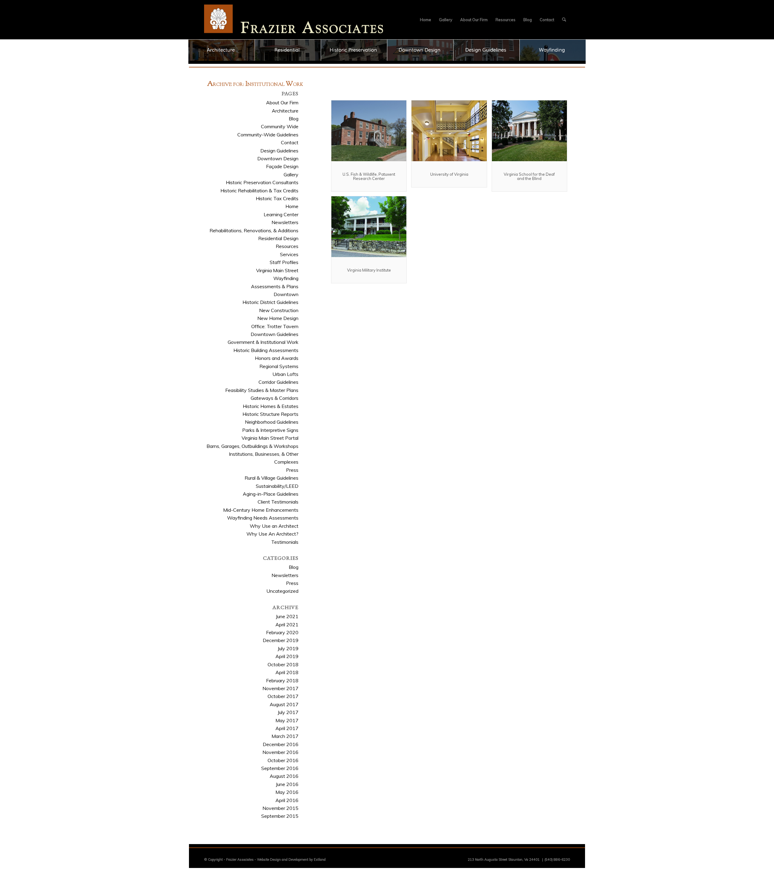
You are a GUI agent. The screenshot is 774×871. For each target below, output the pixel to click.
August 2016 (284, 776)
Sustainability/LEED (277, 486)
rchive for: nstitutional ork (255, 84)
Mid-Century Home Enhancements (260, 510)
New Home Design (277, 318)
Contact (289, 142)
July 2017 (288, 712)
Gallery (291, 174)
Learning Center (281, 214)
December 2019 (280, 640)
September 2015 (279, 816)
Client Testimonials (278, 502)
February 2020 (282, 632)
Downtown (286, 294)
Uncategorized (282, 591)
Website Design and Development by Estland (291, 859)
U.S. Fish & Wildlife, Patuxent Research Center (369, 176)
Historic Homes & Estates (270, 406)
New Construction (278, 310)
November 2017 (280, 688)
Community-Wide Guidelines (267, 135)
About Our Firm (282, 102)
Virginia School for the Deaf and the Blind (529, 176)
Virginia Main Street (277, 270)
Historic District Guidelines (270, 302)
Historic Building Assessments (265, 350)
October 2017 (283, 696)
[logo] (294, 19)
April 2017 (286, 728)
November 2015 (280, 808)
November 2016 (280, 752)
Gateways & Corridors (274, 398)
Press (292, 470)
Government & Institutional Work (263, 342)
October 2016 (283, 760)
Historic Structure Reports (270, 414)
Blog (293, 119)
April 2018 (286, 672)
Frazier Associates (240, 859)
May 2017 (286, 720)
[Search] (564, 19)
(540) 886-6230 (557, 859)
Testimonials (284, 542)
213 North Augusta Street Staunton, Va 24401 (504, 859)
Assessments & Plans (274, 286)
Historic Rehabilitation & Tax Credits (259, 191)
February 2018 (282, 680)
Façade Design (282, 166)
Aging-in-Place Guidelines (270, 494)
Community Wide (279, 126)
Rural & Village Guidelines (271, 478)
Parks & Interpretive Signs (270, 430)
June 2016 (287, 784)
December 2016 (280, 744)
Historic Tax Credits (277, 198)
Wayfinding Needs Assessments (262, 518)
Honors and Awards (276, 358)
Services (289, 254)
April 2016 (286, 800)
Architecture (285, 111)
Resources (287, 246)
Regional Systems (278, 366)
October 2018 (283, 664)
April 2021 (286, 624)
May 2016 (286, 792)
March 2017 (285, 736)
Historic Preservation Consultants (262, 182)
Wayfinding (285, 278)
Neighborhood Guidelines (271, 422)
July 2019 (288, 648)
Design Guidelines (279, 151)
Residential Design (278, 238)
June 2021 (287, 616)
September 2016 (279, 768)
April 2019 (286, 656)
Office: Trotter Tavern (274, 326)
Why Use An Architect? (272, 534)
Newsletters (285, 222)
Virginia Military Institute (369, 270)
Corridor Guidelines (278, 382)
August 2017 (284, 704)
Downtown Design (277, 158)
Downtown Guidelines (274, 334)
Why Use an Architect (274, 526)
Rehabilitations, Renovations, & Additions (254, 230)
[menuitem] (425, 19)
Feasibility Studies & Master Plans (261, 390)
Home (291, 206)
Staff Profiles (284, 262)
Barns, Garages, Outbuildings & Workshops (252, 446)
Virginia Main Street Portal (270, 438)
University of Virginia (449, 174)
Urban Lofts (285, 374)
